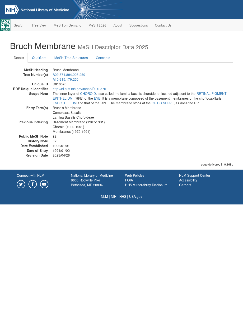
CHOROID (88, 93)
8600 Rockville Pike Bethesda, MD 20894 (87, 182)
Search (19, 25)
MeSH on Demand (67, 25)
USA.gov (135, 196)
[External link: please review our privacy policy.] (21, 183)
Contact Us (163, 25)
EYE (97, 98)
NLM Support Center (194, 175)
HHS (122, 196)
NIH (114, 196)
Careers (185, 184)
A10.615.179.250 (66, 79)
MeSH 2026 (97, 25)
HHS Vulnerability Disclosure (146, 184)
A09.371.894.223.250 (69, 74)
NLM (104, 196)
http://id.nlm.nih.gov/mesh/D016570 (79, 88)
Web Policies (134, 175)
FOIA (129, 180)
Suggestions (138, 25)
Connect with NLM (30, 175)
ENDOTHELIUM (65, 103)
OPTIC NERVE (163, 103)
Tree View (39, 25)
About (117, 25)
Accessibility (188, 180)
